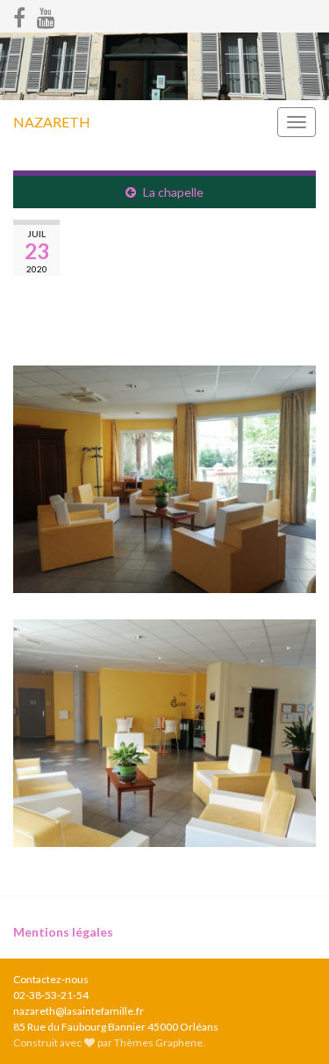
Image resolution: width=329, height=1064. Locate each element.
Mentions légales (63, 931)
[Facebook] (19, 14)
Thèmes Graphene (158, 1042)
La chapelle (173, 192)
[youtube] (46, 14)
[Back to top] (289, 1024)
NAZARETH (51, 121)
